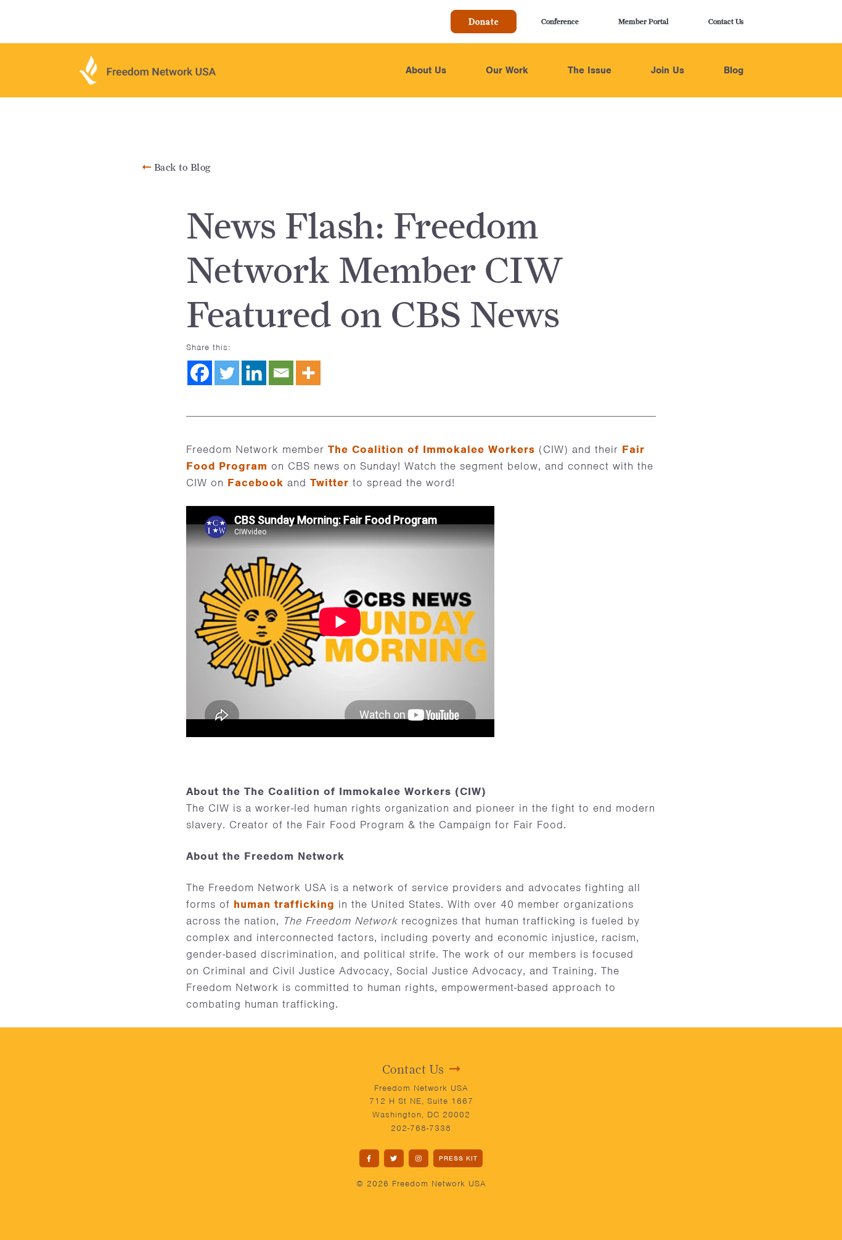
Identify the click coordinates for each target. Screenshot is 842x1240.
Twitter (329, 482)
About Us (426, 70)
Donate (483, 22)
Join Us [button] (667, 70)
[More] (308, 373)
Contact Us (725, 21)
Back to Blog (181, 167)
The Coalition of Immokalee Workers (431, 449)
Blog (733, 70)
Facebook (255, 482)
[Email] (281, 373)
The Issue (589, 70)
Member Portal (643, 21)
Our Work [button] (507, 70)
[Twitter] (227, 373)
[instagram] (418, 1158)
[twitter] (394, 1158)
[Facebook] (199, 373)
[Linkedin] (254, 373)
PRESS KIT (458, 1158)
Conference (560, 21)
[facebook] (369, 1158)
